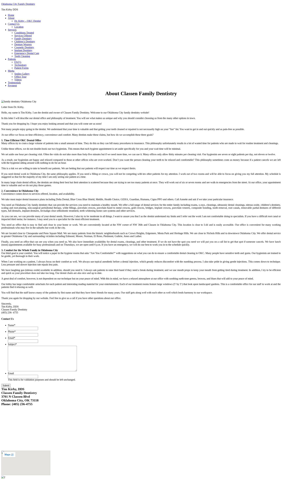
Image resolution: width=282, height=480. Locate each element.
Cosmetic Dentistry (24, 47)
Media (11, 70)
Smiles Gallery (22, 73)
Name (11, 325)
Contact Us (13, 23)
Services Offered (23, 35)
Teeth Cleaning (22, 56)
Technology (20, 65)
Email (11, 338)
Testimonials (14, 82)
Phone (12, 331)
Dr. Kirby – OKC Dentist (27, 21)
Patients (12, 59)
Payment (12, 85)
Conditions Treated (24, 32)
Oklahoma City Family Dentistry (18, 4)
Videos (18, 79)
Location (19, 26)
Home (11, 15)
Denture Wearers (23, 44)
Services (12, 29)
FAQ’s (17, 62)
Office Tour (20, 76)
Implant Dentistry (23, 50)
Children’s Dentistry (24, 41)
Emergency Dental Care (26, 53)
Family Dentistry (23, 38)
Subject (12, 344)
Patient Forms (21, 68)
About (11, 18)
